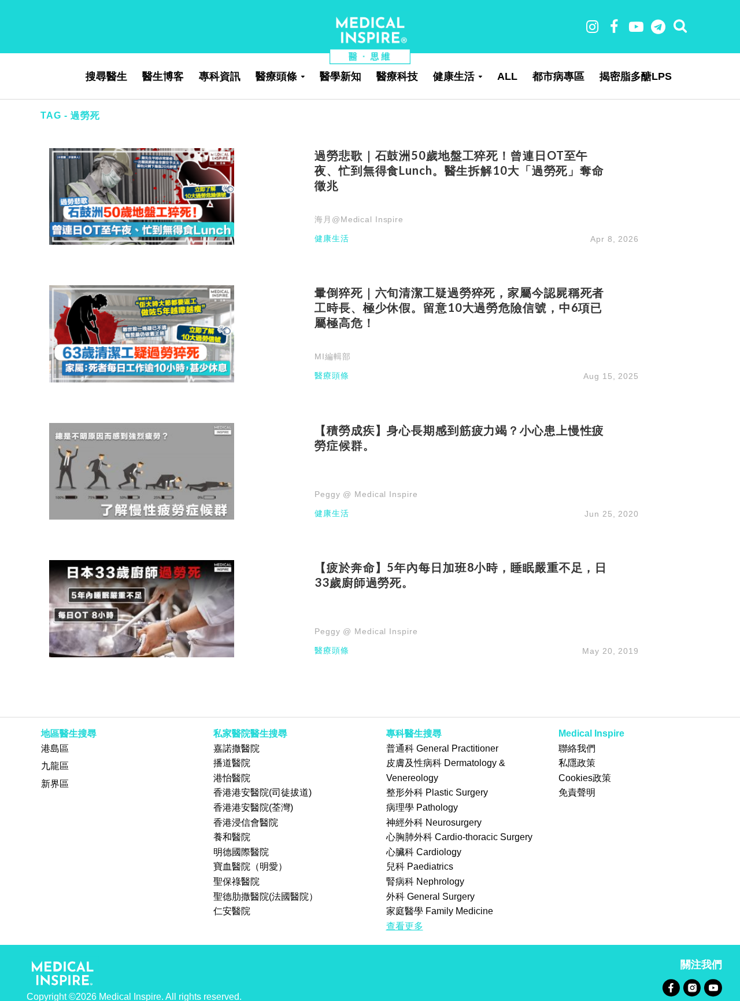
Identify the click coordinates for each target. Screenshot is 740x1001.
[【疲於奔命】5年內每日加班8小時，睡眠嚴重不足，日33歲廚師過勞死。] (141, 608)
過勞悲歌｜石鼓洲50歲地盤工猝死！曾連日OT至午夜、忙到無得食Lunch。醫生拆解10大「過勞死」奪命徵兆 (459, 170)
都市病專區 (558, 76)
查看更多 (404, 926)
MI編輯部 (332, 356)
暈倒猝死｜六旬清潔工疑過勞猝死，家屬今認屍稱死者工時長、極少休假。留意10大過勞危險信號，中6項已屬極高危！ (459, 307)
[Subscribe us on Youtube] (713, 987)
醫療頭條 (276, 76)
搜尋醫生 (106, 76)
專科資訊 (219, 76)
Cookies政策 (584, 778)
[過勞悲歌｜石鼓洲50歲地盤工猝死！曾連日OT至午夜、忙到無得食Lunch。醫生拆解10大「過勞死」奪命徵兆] (141, 196)
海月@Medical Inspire (359, 219)
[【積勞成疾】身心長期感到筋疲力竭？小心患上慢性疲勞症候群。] (141, 471)
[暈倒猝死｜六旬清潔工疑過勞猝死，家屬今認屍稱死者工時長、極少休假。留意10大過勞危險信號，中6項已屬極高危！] (141, 333)
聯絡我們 (576, 748)
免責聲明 (576, 792)
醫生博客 (163, 76)
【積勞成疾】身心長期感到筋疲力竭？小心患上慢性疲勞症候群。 (459, 437)
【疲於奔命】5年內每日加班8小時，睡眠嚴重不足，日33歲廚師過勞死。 (460, 574)
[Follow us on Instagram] (692, 987)
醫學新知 (340, 76)
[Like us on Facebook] (671, 987)
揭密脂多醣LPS (636, 76)
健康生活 (454, 76)
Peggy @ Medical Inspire (365, 494)
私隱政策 (576, 763)
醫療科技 (397, 76)
